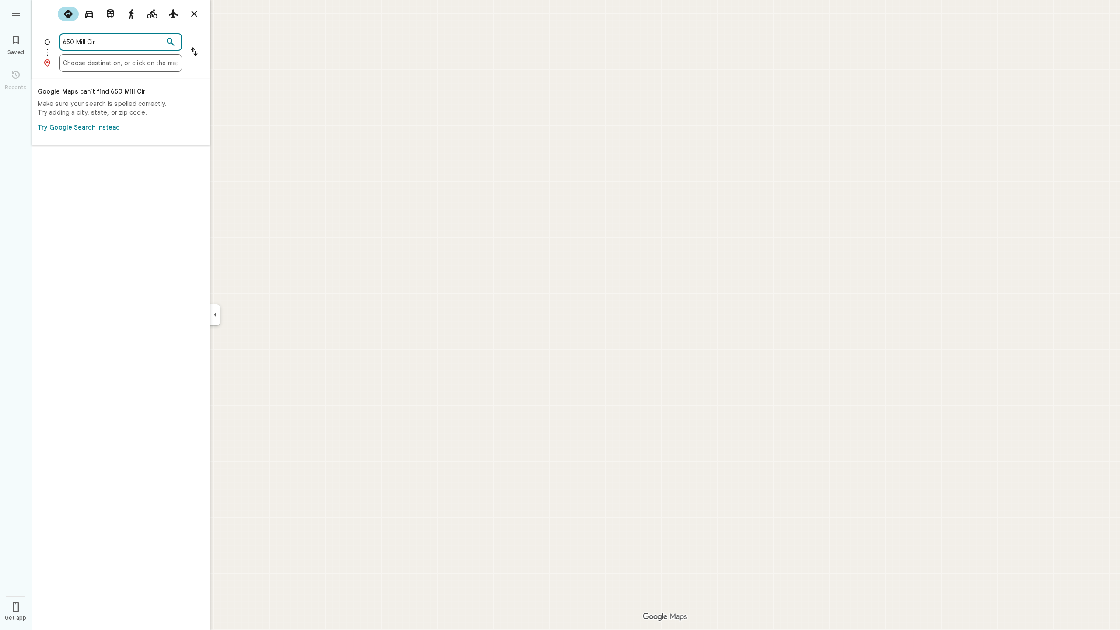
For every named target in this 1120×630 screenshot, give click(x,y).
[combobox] (113, 42)
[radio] (68, 14)
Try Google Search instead (79, 127)
